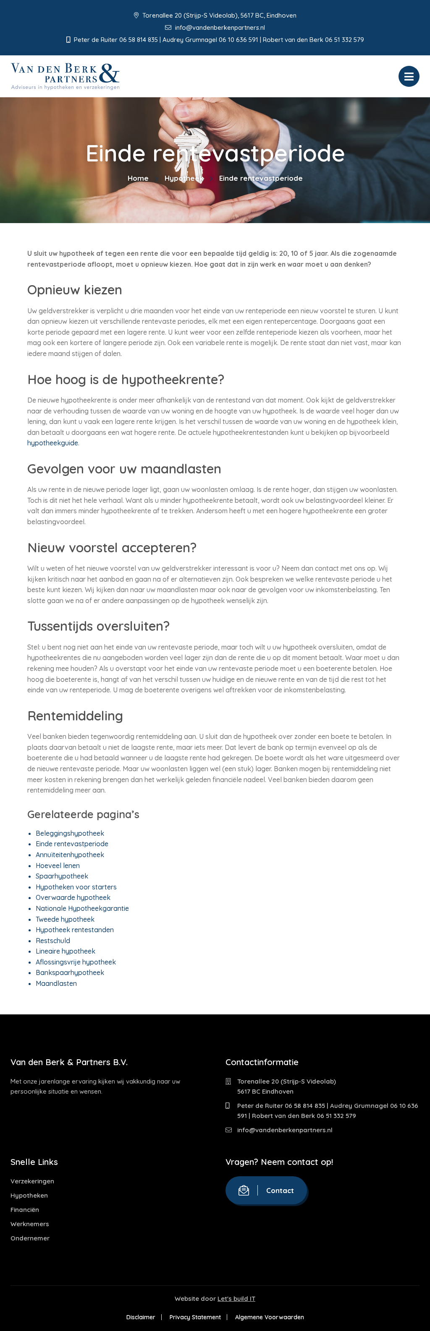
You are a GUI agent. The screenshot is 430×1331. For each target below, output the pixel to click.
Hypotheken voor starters (76, 887)
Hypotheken (29, 1195)
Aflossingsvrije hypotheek (76, 962)
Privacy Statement (195, 1317)
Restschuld (53, 940)
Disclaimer (140, 1317)
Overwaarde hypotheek (73, 897)
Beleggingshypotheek (70, 833)
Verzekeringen (32, 1181)
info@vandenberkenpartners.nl (219, 27)
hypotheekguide (52, 443)
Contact (280, 1190)
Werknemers (29, 1224)
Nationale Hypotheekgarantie (82, 908)
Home (138, 178)
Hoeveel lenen (58, 865)
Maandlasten (56, 983)
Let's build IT (236, 1298)
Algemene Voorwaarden (269, 1317)
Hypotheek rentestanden (75, 929)
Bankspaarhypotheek (70, 972)
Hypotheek (184, 178)
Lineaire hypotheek (65, 951)
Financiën (24, 1210)
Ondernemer (30, 1238)
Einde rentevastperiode (72, 844)
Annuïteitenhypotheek (70, 854)
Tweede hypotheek (65, 919)
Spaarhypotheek (62, 876)
